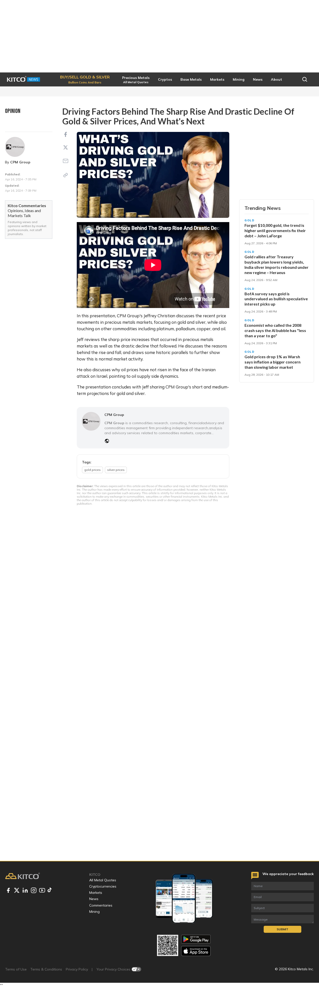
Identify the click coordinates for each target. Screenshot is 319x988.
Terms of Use (16, 969)
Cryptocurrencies (102, 886)
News (93, 899)
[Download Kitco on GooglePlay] (196, 939)
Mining (94, 911)
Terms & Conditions (46, 969)
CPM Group (20, 162)
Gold (249, 220)
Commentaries (100, 905)
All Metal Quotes (102, 880)
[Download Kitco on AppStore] (196, 951)
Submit (282, 929)
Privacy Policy (77, 969)
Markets (95, 892)
